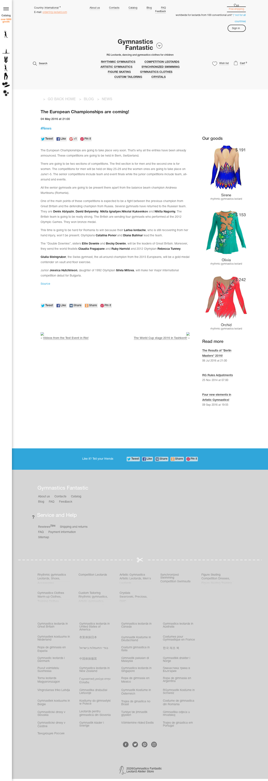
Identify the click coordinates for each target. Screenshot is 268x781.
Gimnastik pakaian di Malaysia (135, 660)
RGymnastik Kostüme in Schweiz (179, 692)
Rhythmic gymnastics (118, 62)
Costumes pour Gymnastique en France (179, 638)
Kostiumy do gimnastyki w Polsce (95, 702)
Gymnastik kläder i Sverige (91, 724)
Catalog (133, 8)
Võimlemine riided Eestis (137, 723)
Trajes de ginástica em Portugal (178, 724)
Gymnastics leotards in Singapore (136, 670)
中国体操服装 (88, 658)
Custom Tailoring (128, 77)
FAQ (163, 8)
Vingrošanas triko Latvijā (53, 690)
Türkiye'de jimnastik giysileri (134, 714)
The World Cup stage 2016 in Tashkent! (160, 338)
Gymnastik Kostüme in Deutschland (136, 639)
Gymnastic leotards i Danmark (51, 660)
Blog (149, 8)
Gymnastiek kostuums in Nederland (53, 638)
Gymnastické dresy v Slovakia (51, 714)
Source (45, 284)
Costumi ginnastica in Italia (135, 649)
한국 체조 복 (171, 648)
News (47, 128)
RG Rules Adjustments (217, 375)
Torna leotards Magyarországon (48, 680)
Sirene (226, 195)
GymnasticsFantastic (135, 45)
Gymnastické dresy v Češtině (51, 725)
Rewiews (46, 527)
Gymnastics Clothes (156, 72)
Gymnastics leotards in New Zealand (94, 670)
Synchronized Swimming (161, 67)
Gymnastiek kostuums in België (53, 703)
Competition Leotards (161, 62)
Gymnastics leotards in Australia (178, 625)
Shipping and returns (74, 527)
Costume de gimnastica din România (178, 703)
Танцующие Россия (50, 733)
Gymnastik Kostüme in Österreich (136, 692)
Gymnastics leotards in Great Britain (52, 625)
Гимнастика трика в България (176, 670)
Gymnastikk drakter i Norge (176, 660)
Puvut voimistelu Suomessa (48, 670)
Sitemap (43, 537)
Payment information (62, 532)
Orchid (226, 325)
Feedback (160, 11)
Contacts (114, 8)
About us (95, 8)
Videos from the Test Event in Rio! (66, 338)
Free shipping (236, 9)
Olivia (226, 260)
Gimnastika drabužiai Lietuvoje (93, 692)
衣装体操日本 (88, 637)
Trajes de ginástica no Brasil (135, 703)
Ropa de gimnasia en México (135, 680)
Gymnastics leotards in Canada (136, 625)
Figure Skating (119, 72)
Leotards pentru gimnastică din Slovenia (95, 713)
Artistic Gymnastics (116, 67)
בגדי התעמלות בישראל (93, 648)
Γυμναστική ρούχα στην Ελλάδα (95, 681)
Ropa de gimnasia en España (51, 649)
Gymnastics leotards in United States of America (94, 627)
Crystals (158, 77)
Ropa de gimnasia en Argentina (177, 680)
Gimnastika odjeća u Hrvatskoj (176, 714)
